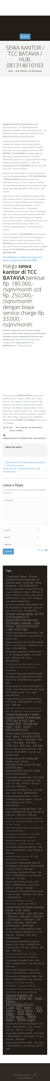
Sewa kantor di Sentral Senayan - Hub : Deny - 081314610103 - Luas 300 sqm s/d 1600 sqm (22, 955)
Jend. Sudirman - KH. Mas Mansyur (28, 71)
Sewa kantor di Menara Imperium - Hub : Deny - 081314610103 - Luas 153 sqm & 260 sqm (24, 850)
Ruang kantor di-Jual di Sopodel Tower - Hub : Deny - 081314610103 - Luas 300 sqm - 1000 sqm (24, 701)
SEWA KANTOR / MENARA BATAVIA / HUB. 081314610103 (22, 470)
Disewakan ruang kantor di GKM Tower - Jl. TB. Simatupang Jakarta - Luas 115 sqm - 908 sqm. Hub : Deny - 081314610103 (24, 656)
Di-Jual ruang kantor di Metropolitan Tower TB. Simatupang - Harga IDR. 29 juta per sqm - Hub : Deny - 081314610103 (25, 607)
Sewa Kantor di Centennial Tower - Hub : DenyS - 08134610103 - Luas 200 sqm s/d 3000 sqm (24, 752)
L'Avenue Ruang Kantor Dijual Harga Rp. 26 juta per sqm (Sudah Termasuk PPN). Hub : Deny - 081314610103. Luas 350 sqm (24, 678)
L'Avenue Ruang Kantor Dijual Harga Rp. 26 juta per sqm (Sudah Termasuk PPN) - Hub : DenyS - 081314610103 (23, 667)
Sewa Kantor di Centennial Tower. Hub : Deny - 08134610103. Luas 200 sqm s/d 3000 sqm (23, 763)
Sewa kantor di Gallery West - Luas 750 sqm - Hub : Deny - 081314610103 (24, 791)
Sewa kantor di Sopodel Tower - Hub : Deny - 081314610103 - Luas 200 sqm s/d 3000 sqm (25, 963)
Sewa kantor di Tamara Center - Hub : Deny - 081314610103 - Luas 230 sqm (23, 971)
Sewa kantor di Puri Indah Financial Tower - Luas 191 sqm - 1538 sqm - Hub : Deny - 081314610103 (25, 894)
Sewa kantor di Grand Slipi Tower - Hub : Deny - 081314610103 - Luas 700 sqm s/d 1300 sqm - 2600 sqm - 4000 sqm (25, 812)
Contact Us (21, 1078)
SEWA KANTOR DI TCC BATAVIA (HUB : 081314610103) (24, 438)
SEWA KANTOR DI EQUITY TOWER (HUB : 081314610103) (23, 772)
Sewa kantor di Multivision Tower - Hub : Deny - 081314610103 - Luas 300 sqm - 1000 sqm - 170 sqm (24, 875)
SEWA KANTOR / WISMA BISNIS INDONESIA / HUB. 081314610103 (26, 464)
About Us (29, 1078)
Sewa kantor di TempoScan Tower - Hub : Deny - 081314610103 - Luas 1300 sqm (24, 977)
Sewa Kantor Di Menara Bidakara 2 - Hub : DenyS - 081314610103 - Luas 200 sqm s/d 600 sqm (23, 835)
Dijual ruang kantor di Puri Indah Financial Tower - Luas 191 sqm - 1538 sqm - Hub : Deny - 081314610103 (25, 645)
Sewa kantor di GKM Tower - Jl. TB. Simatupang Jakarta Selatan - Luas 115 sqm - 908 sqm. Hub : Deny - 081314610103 (24, 801)
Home (10, 71)
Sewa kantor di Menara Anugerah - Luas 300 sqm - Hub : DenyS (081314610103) (24, 829)
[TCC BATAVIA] (21, 101)
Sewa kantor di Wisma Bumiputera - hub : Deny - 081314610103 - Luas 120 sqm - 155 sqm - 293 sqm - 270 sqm (25, 1026)
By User (9, 427)
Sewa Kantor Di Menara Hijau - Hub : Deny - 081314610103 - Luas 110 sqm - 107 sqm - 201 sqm (23, 842)
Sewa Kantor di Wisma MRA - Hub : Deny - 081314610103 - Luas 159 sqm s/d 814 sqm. (25, 1045)
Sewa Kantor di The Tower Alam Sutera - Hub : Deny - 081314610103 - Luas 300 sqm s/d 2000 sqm (24, 990)
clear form (41, 550)
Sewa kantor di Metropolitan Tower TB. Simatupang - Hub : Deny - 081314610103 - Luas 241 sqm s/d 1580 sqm (25, 866)
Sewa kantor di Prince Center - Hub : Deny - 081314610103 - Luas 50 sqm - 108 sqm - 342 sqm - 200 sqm (23, 885)
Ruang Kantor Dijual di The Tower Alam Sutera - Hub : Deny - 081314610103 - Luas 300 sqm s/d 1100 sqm (24, 709)
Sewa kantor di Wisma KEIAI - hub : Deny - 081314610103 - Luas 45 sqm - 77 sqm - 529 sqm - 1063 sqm (25, 1036)
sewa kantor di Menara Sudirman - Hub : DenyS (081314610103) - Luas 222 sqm (22, 858)
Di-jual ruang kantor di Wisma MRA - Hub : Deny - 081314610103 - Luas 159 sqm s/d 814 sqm (24, 635)
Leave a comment (16, 431)
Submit (8, 551)
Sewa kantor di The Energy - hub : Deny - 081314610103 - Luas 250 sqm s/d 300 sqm (21, 984)
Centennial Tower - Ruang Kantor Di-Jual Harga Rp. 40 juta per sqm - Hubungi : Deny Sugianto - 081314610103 (24, 581)
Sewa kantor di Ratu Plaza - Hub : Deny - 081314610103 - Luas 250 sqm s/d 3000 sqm (21, 902)
